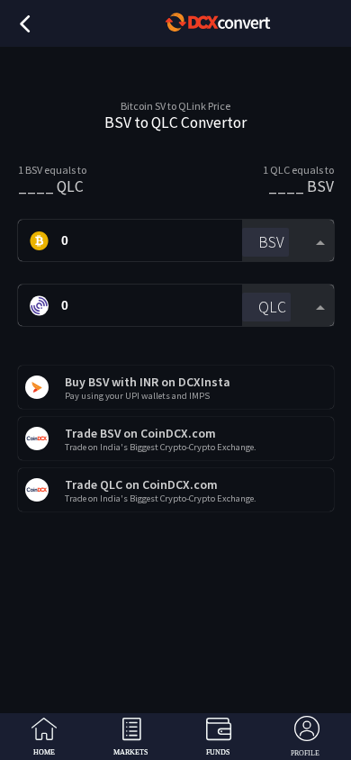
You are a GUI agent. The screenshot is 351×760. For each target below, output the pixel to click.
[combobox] (287, 240)
